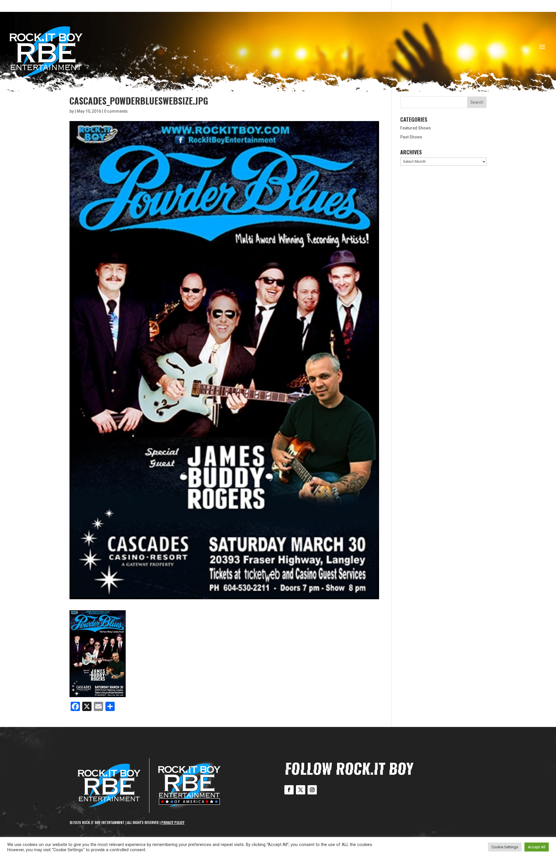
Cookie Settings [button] (504, 847)
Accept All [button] (536, 847)
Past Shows (411, 137)
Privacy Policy (172, 822)
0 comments (116, 111)
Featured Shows (415, 128)
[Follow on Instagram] (312, 789)
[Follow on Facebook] (289, 789)
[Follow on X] (300, 789)
